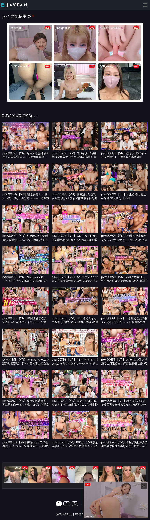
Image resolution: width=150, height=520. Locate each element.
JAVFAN (17, 5)
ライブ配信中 (14, 16)
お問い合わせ (64, 514)
